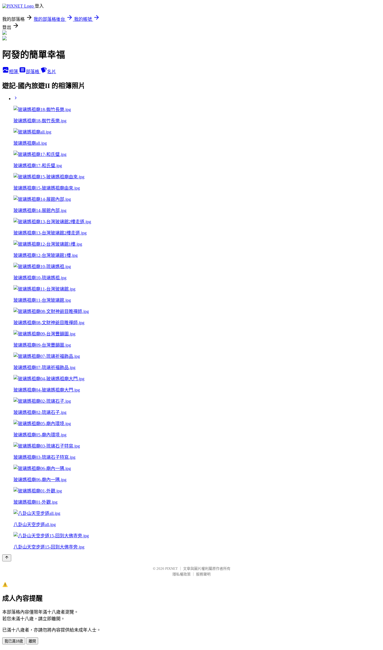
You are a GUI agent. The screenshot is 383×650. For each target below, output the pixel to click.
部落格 (33, 71)
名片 (51, 71)
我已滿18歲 (13, 641)
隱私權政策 (181, 574)
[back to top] (6, 557)
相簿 (14, 71)
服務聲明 (203, 574)
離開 (32, 641)
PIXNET (171, 568)
